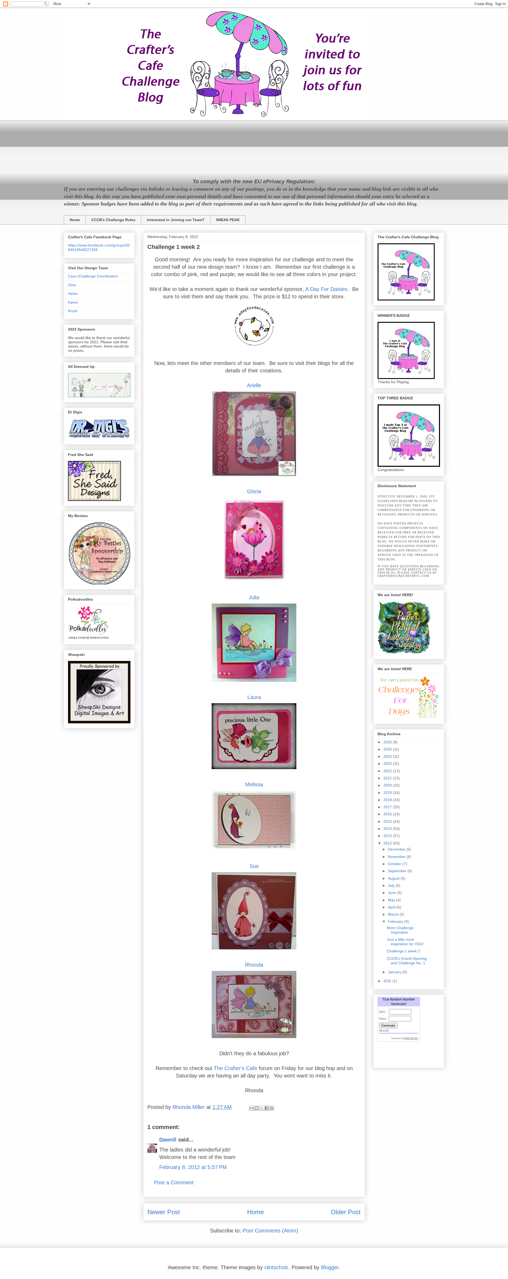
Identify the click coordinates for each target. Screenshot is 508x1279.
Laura (254, 697)
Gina (72, 285)
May (392, 900)
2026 (388, 742)
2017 (388, 807)
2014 (388, 828)
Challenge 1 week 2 (403, 951)
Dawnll (167, 1140)
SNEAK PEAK (228, 220)
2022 (388, 771)
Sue (254, 866)
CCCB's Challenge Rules (113, 220)
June (392, 892)
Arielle (254, 385)
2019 (388, 793)
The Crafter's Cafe (235, 1068)
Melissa (254, 784)
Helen (73, 293)
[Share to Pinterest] (271, 1108)
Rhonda (254, 965)
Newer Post (163, 1212)
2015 (388, 821)
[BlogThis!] (256, 1108)
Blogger (330, 1267)
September (397, 871)
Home (75, 220)
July (392, 885)
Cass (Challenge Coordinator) (93, 276)
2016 (388, 814)
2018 (388, 800)
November (397, 857)
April (392, 907)
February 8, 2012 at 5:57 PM (193, 1167)
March (394, 914)
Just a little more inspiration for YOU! (405, 941)
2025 (388, 749)
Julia (254, 597)
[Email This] (251, 1108)
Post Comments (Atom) (270, 1231)
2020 (388, 785)
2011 (387, 981)
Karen (73, 302)
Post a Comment (174, 1182)
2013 (388, 836)
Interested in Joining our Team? (176, 220)
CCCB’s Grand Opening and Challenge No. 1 (407, 960)
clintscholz (276, 1267)
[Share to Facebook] (266, 1108)
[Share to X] (261, 1108)
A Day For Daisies (326, 289)
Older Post (346, 1212)
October (395, 864)
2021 (388, 778)
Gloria (254, 491)
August (394, 878)
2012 (388, 843)
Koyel (72, 311)
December (397, 849)
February (396, 921)
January (395, 972)
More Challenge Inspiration (400, 930)
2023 (388, 763)
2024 (388, 756)
